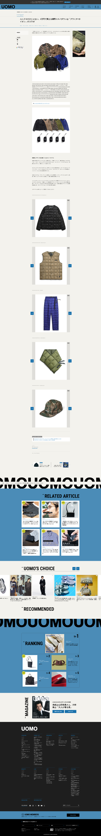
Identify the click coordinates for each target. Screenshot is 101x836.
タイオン (40, 25)
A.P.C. (40, 680)
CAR (70, 7)
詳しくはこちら (67, 2)
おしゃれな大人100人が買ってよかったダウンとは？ (42, 103)
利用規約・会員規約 (36, 829)
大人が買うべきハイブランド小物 (48, 548)
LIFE (76, 7)
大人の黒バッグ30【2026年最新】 (43, 662)
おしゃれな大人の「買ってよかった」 (68, 548)
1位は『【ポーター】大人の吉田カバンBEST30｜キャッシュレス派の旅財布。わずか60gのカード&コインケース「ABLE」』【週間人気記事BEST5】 (30, 551)
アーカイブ (20, 14)
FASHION (64, 6)
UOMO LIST (71, 6)
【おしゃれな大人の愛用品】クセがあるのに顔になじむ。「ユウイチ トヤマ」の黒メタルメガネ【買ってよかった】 (50, 522)
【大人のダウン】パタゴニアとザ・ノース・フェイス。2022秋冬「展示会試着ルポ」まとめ (47, 438)
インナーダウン (26, 25)
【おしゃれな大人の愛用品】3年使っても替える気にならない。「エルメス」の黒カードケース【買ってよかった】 (70, 551)
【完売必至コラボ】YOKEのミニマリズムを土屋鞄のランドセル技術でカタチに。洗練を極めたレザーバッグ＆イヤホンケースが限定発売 (70, 523)
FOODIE (82, 7)
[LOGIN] (95, 6)
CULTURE (89, 7)
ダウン (21, 25)
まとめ (69, 660)
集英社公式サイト (24, 828)
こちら (71, 830)
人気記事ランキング (26, 548)
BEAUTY (64, 7)
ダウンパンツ (45, 25)
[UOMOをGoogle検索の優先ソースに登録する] (20, 47)
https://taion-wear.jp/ (34, 448)
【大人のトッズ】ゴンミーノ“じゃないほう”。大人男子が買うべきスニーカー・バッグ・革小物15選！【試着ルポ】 (24, 599)
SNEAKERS (77, 6)
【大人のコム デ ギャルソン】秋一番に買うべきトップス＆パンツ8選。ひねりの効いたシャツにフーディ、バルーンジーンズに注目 (50, 551)
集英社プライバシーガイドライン (26, 829)
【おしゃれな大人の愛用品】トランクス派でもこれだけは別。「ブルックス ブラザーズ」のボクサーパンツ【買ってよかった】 (30, 522)
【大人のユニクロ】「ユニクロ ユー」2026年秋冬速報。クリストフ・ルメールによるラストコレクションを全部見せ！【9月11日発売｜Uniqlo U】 (73, 680)
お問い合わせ (36, 828)
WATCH (82, 6)
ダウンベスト (32, 25)
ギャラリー (68, 642)
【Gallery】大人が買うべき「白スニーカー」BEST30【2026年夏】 (72, 645)
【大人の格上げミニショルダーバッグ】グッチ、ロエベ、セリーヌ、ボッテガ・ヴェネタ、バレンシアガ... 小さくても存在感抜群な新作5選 (73, 663)
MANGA (89, 6)
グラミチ (36, 25)
